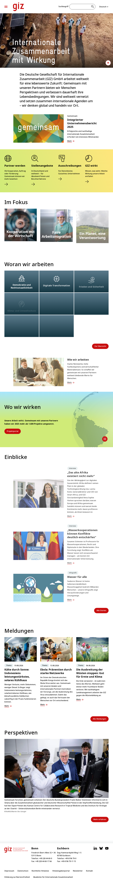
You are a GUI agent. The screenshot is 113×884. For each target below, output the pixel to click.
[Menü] (6, 7)
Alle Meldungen (99, 719)
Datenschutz (23, 871)
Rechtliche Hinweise (40, 871)
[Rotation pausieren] (104, 439)
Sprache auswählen (104, 6)
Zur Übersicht (100, 346)
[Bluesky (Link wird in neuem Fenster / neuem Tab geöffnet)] (101, 849)
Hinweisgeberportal (61, 871)
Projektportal (12, 431)
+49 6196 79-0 (70, 858)
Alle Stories (101, 610)
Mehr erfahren (99, 819)
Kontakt (89, 871)
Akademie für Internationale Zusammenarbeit (53, 877)
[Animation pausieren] (108, 63)
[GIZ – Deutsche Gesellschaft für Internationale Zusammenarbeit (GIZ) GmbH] (18, 6)
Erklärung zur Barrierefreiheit (17, 877)
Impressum (9, 871)
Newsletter (78, 871)
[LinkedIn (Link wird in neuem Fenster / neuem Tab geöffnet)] (95, 849)
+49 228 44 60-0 (45, 858)
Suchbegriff (63, 6)
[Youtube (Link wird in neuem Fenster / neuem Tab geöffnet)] (107, 849)
